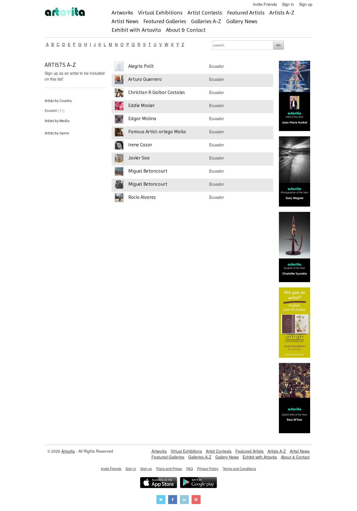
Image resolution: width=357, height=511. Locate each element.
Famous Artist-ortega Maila (157, 131)
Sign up (305, 4)
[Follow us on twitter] (160, 500)
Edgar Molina (142, 118)
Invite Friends (265, 4)
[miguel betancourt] (119, 185)
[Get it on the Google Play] (198, 483)
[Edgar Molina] (119, 119)
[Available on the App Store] (158, 483)
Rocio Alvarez (142, 197)
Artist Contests (204, 12)
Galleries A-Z (206, 21)
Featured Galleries (164, 21)
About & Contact (186, 30)
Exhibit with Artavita (136, 30)
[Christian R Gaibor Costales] (119, 93)
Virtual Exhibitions (160, 12)
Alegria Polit (141, 66)
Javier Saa (139, 158)
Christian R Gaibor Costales (156, 92)
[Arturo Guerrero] (119, 80)
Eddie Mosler (141, 105)
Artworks (122, 12)
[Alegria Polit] (119, 67)
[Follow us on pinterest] (196, 500)
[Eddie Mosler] (119, 106)
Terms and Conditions (239, 468)
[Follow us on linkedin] (184, 500)
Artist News (125, 21)
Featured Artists (245, 12)
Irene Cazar (140, 144)
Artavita (68, 451)
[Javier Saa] (119, 159)
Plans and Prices (169, 468)
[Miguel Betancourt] (119, 172)
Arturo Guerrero (145, 79)
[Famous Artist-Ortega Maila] (119, 132)
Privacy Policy (207, 468)
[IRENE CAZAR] (119, 146)
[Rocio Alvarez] (119, 198)
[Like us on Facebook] (172, 500)
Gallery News (241, 21)
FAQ (189, 468)
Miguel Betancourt (147, 171)
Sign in (288, 4)
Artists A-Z (281, 12)
